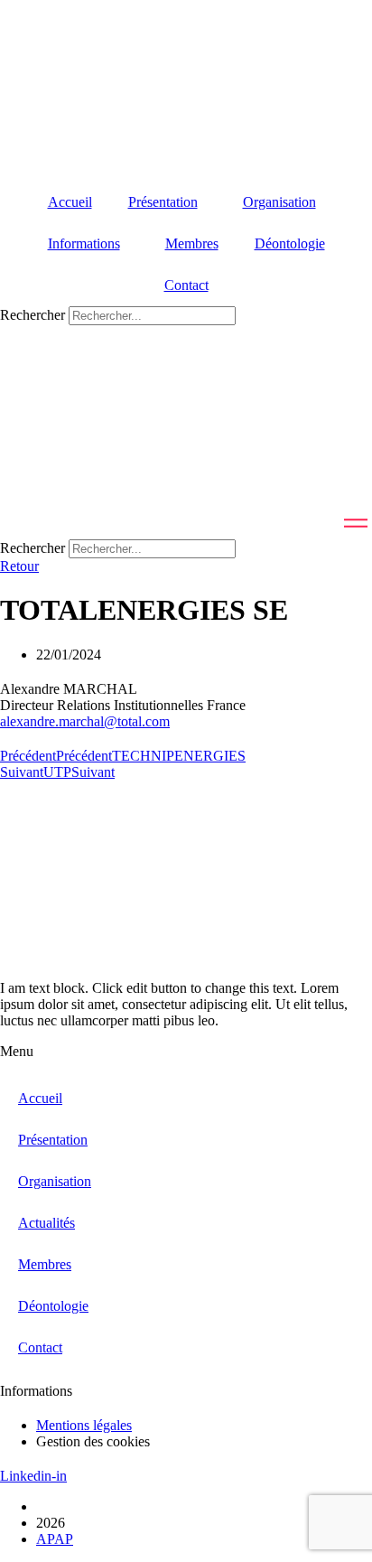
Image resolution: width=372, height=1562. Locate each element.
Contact (186, 285)
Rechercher (34, 315)
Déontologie (290, 243)
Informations (84, 243)
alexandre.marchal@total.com (85, 721)
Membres (192, 243)
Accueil (70, 202)
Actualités (46, 1222)
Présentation (163, 202)
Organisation (279, 202)
